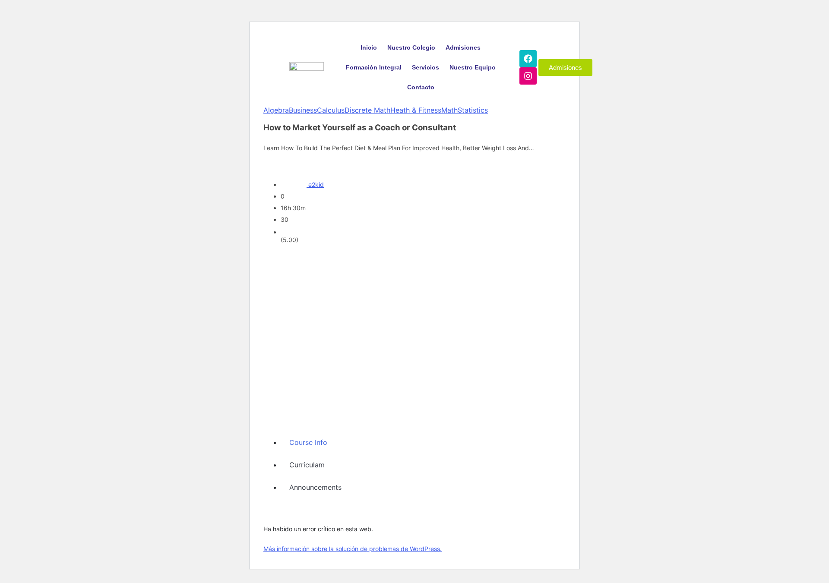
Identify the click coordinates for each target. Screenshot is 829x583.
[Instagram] (528, 76)
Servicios (425, 67)
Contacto (420, 87)
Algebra (276, 110)
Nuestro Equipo (472, 67)
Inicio (369, 47)
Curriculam (307, 464)
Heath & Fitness (415, 110)
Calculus (331, 110)
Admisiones (463, 47)
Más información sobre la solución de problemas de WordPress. (352, 548)
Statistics (473, 110)
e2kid (316, 184)
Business (303, 110)
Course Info (308, 442)
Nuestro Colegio (411, 47)
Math (449, 110)
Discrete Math (367, 110)
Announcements (315, 487)
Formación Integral (374, 67)
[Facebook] (528, 58)
